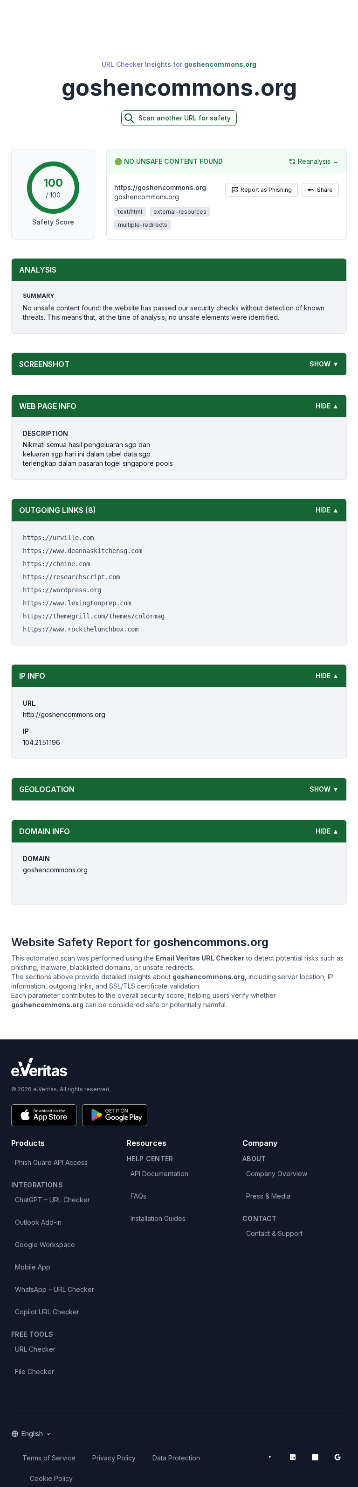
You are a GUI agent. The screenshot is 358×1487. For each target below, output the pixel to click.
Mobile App (32, 1267)
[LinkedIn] (292, 1457)
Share (325, 189)
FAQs (138, 1196)
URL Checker (35, 1349)
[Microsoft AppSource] (315, 1457)
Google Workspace (45, 1245)
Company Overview (276, 1174)
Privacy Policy (114, 1458)
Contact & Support (274, 1233)
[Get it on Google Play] (114, 1115)
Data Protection (176, 1458)
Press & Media (268, 1196)
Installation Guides (158, 1218)
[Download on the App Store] (43, 1115)
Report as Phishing (266, 189)
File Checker (34, 1371)
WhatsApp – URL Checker (54, 1289)
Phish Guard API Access (51, 1162)
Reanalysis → (318, 161)
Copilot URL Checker (47, 1312)
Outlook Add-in (38, 1222)
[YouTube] (270, 1457)
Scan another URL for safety (184, 118)
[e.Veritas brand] (179, 1067)
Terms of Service (49, 1458)
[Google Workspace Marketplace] (337, 1457)
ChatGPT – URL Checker (52, 1200)
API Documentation (159, 1174)
